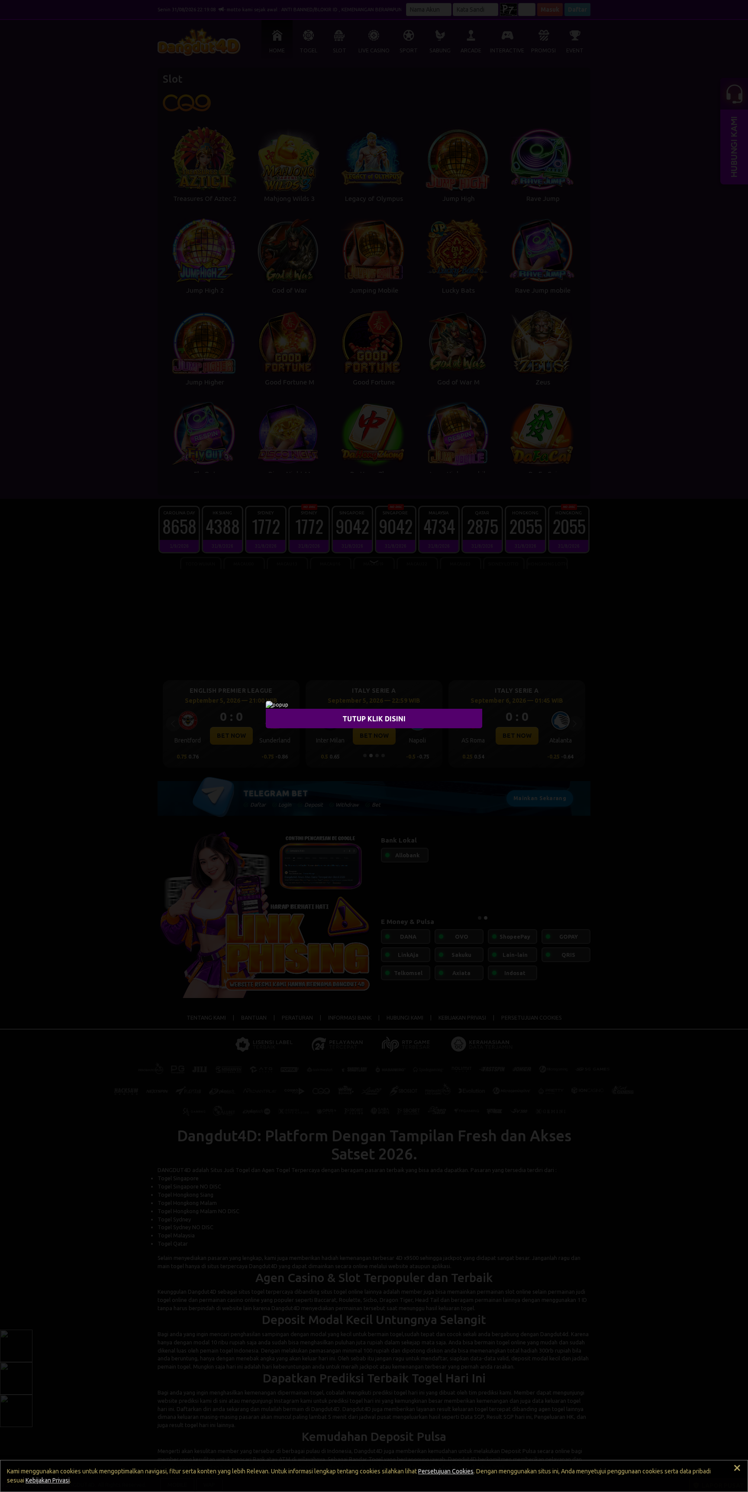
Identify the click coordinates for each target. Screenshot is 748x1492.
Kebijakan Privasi (48, 1480)
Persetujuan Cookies (446, 1471)
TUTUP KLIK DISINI (374, 719)
